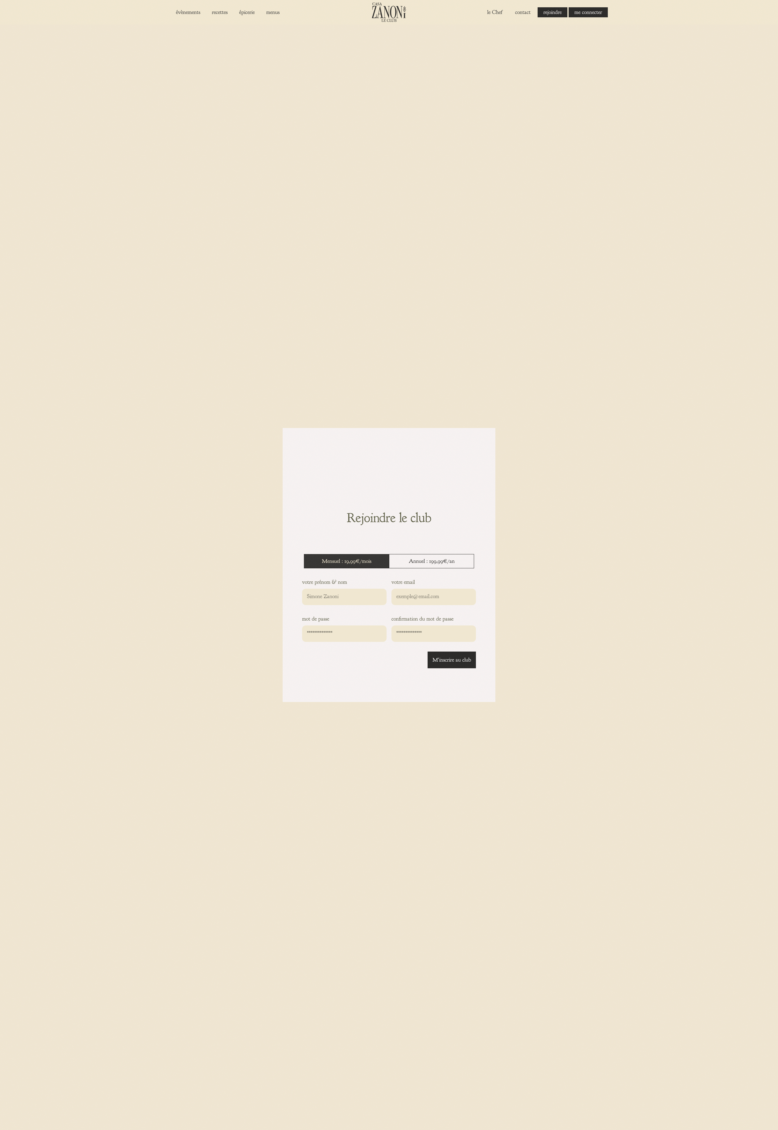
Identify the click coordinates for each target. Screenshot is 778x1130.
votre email (403, 582)
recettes (220, 12)
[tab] (346, 561)
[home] (389, 12)
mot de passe (315, 618)
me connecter (588, 12)
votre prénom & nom (324, 582)
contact (523, 12)
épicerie (247, 12)
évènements (188, 12)
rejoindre (552, 12)
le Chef (494, 12)
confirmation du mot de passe (422, 618)
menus (273, 12)
